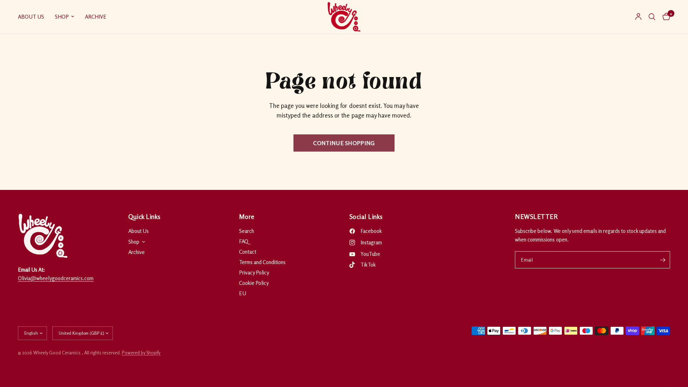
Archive (95, 16)
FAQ (243, 241)
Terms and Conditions (262, 262)
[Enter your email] (663, 259)
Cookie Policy (254, 283)
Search (246, 231)
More (246, 216)
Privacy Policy (254, 272)
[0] (664, 17)
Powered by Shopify (141, 352)
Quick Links (144, 216)
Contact (247, 251)
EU (242, 293)
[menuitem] (33, 17)
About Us (31, 16)
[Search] (652, 17)
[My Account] (638, 17)
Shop (62, 16)
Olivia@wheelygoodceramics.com (56, 278)
